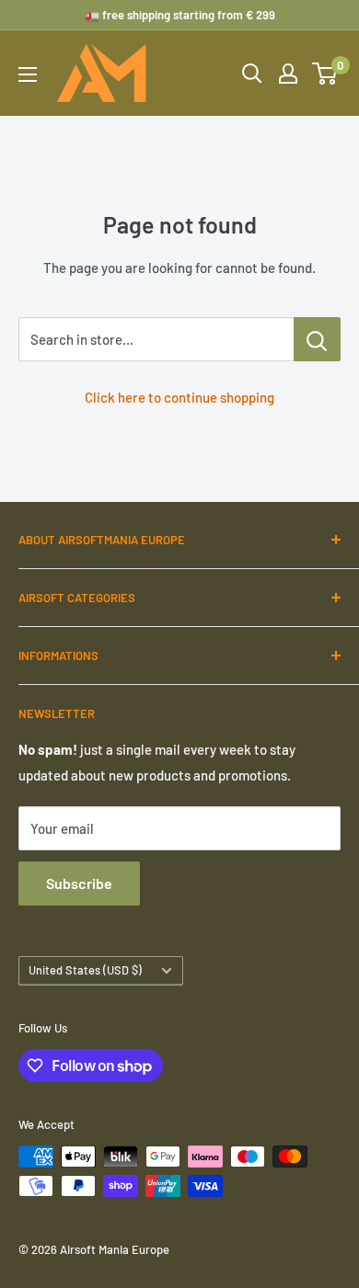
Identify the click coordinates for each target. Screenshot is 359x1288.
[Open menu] (27, 74)
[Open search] (252, 73)
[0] (325, 74)
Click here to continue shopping (179, 397)
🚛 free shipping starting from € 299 (180, 14)
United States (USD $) (85, 970)
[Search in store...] (317, 339)
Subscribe (79, 883)
